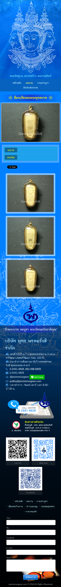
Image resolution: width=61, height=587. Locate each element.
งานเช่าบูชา (43, 83)
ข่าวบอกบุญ (32, 506)
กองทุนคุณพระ (48, 506)
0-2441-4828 (17, 369)
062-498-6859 (33, 369)
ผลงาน (29, 83)
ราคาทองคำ (31, 511)
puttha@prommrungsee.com (25, 381)
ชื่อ (7, 528)
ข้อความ (10, 558)
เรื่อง (8, 518)
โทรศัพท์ (10, 538)
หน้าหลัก (17, 83)
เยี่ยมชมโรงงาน (15, 506)
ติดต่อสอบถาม (30, 87)
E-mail (9, 548)
